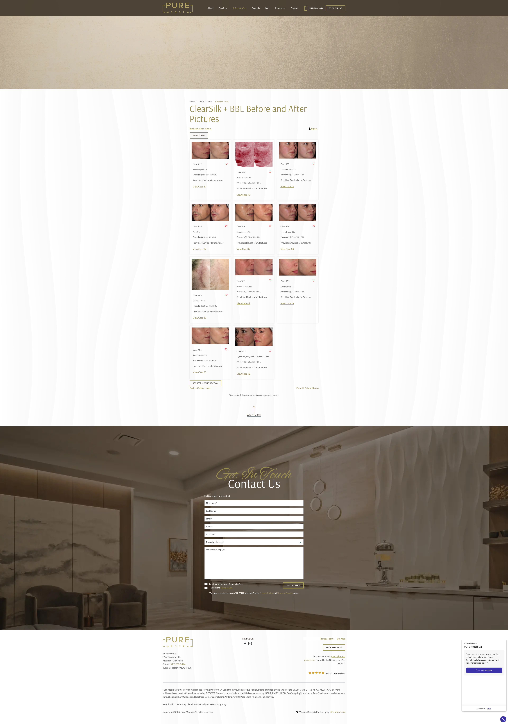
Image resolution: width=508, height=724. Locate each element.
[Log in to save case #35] (226, 349)
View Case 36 (287, 303)
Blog (267, 8)
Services (223, 8)
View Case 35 (199, 372)
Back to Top (254, 414)
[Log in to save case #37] (226, 164)
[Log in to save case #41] (270, 280)
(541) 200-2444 (177, 664)
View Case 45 (199, 317)
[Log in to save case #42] (270, 351)
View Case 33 (287, 186)
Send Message (293, 585)
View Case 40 (243, 194)
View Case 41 (243, 303)
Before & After (239, 8)
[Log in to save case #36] (314, 280)
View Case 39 (243, 249)
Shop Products (334, 647)
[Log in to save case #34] (314, 226)
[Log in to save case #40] (270, 172)
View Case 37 (199, 186)
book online (335, 8)
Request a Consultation (205, 383)
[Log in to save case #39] (270, 226)
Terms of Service (285, 593)
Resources (280, 8)
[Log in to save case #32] (226, 226)
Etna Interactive (337, 712)
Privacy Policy (266, 593)
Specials (256, 8)
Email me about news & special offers (225, 584)
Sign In (314, 128)
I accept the (214, 587)
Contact (294, 8)
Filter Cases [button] (199, 135)
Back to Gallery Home (200, 128)
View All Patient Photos (307, 388)
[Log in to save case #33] (314, 163)
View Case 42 (243, 373)
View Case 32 (199, 249)
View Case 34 (287, 249)
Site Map (341, 638)
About (210, 8)
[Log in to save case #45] (226, 295)
